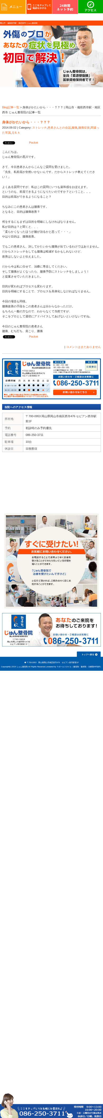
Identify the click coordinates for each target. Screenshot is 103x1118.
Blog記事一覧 (10, 107)
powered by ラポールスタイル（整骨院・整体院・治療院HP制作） (74, 666)
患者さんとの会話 (59, 127)
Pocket (33, 142)
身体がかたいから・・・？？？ (26, 122)
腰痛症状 (84, 127)
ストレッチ (39, 127)
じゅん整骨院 (22, 666)
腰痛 (74, 127)
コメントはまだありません (83, 346)
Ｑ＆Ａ (16, 132)
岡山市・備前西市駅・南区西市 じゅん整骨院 (19, 23)
